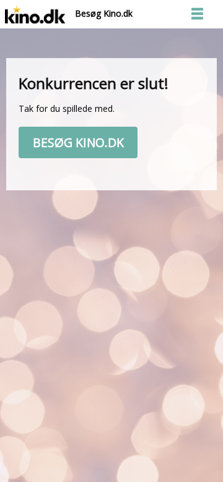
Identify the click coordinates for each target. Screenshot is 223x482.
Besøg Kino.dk (99, 13)
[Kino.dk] (35, 13)
